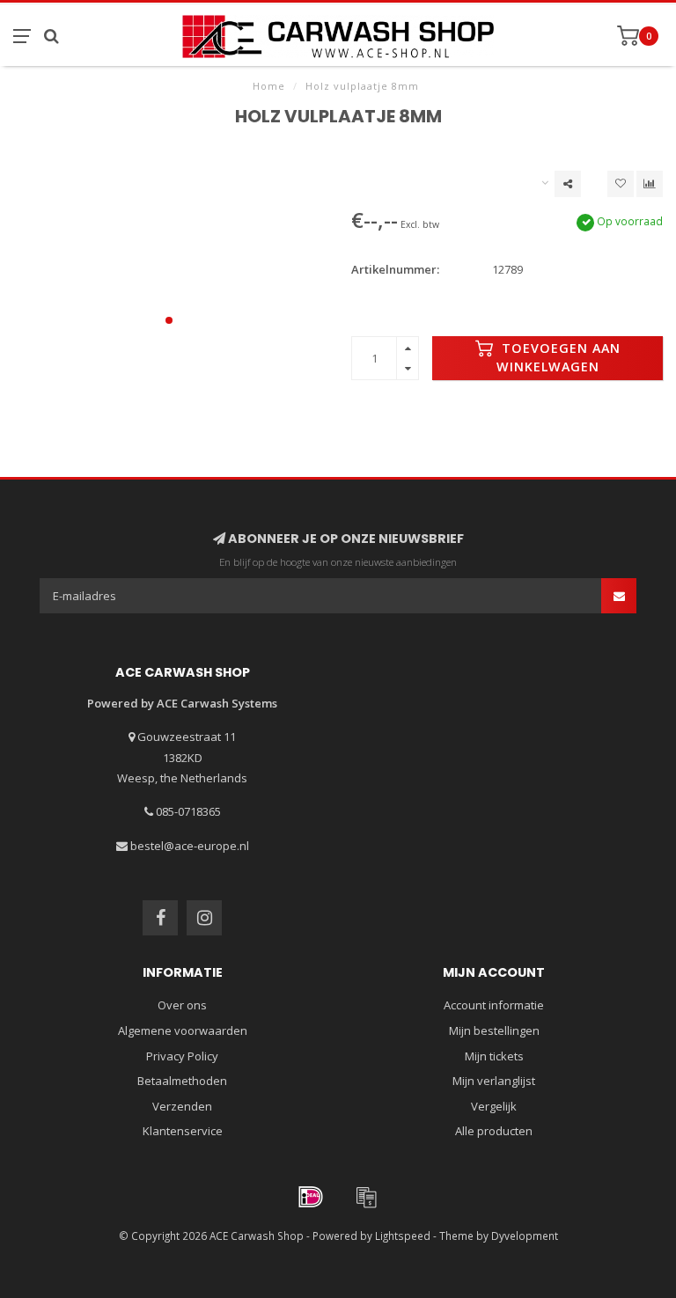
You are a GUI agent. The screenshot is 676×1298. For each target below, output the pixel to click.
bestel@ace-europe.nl (189, 846)
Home (269, 85)
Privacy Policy (182, 1056)
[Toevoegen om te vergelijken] (649, 184)
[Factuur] (366, 1197)
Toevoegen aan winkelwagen (558, 357)
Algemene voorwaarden (182, 1030)
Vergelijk (494, 1106)
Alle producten (494, 1131)
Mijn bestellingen (494, 1030)
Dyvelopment (524, 1235)
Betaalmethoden (182, 1081)
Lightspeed (402, 1235)
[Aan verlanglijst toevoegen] (620, 184)
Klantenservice (183, 1131)
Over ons (182, 1005)
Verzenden (182, 1106)
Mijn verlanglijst (493, 1081)
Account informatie (494, 1005)
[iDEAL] (311, 1197)
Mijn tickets (494, 1056)
